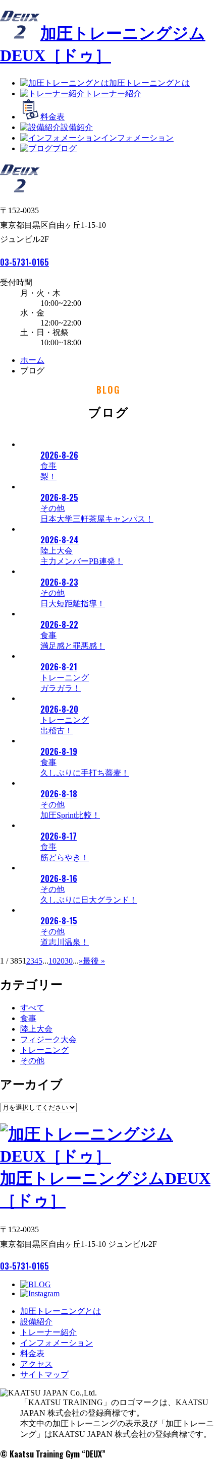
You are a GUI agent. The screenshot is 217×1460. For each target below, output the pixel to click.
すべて (32, 1007)
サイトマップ (44, 1374)
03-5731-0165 (24, 262)
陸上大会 (36, 1029)
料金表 (52, 116)
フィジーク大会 (48, 1039)
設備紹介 (77, 127)
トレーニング (44, 1050)
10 (52, 961)
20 (61, 961)
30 (69, 961)
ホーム (32, 360)
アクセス (36, 1364)
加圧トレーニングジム (105, 1189)
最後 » (94, 961)
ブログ (64, 148)
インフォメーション (137, 138)
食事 (28, 1018)
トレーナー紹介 (113, 93)
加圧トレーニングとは (149, 83)
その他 (32, 1060)
